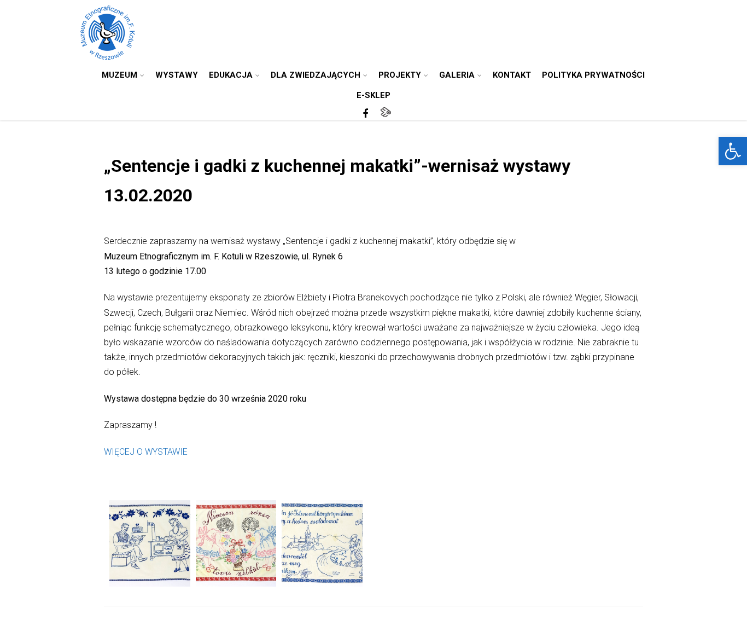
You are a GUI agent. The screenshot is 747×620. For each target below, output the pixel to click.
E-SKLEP (373, 95)
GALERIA (457, 75)
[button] (733, 151)
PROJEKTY (399, 75)
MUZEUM (119, 75)
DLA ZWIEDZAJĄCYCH (315, 75)
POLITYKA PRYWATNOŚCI (593, 75)
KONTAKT (512, 75)
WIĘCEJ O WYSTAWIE (146, 452)
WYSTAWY (176, 75)
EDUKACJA (231, 75)
